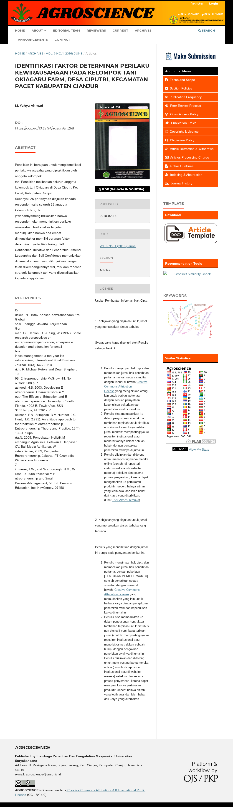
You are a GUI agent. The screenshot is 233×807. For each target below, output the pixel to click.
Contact (62, 39)
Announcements (33, 39)
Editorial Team (66, 30)
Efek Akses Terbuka (125, 500)
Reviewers (96, 30)
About (38, 30)
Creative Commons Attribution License (125, 386)
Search (208, 30)
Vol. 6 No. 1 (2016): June (64, 53)
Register (197, 3)
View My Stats (199, 449)
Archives (143, 30)
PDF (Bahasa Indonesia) (122, 189)
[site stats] (180, 449)
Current (120, 30)
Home (20, 30)
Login (213, 3)
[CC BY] (26, 795)
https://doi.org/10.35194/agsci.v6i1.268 (44, 128)
